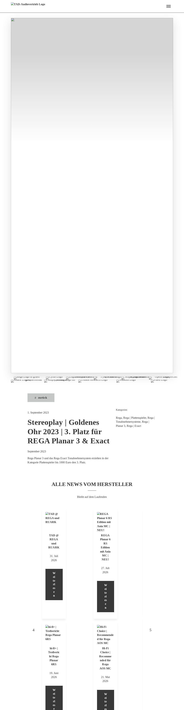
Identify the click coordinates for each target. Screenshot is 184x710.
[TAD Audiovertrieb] (28, 6)
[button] (168, 6)
